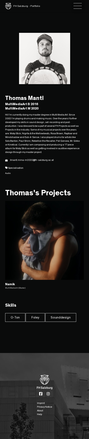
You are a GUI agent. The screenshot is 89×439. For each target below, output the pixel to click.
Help (39, 414)
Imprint (41, 403)
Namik (10, 284)
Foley (35, 317)
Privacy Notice (44, 407)
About (40, 410)
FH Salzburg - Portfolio (26, 6)
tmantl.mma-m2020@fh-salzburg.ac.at (32, 160)
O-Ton (15, 317)
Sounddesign (61, 317)
